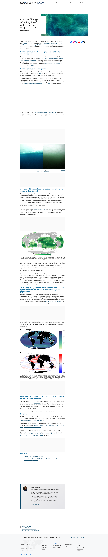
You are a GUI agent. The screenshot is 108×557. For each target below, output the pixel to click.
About (71, 2)
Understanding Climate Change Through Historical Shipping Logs (41, 458)
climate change (25, 527)
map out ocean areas (39, 209)
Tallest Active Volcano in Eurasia (29, 529)
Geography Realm (34, 490)
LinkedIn (32, 504)
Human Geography (57, 547)
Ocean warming (28, 43)
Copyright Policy (80, 547)
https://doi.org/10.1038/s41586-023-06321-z (32, 420)
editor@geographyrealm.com (27, 550)
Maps (62, 2)
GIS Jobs (43, 549)
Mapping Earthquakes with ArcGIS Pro (30, 530)
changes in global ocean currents (41, 45)
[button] (86, 3)
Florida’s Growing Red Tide (31, 460)
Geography (49, 2)
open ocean (31, 375)
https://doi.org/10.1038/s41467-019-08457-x (35, 433)
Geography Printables (79, 2)
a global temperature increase (53, 301)
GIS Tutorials (44, 547)
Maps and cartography (69, 546)
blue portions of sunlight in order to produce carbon (37, 83)
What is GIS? (44, 545)
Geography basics (68, 544)
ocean (39, 73)
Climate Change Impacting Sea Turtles (34, 456)
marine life (37, 403)
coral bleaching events (49, 43)
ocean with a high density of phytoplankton (44, 112)
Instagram (37, 504)
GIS (56, 2)
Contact (66, 2)
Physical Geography (25, 30)
